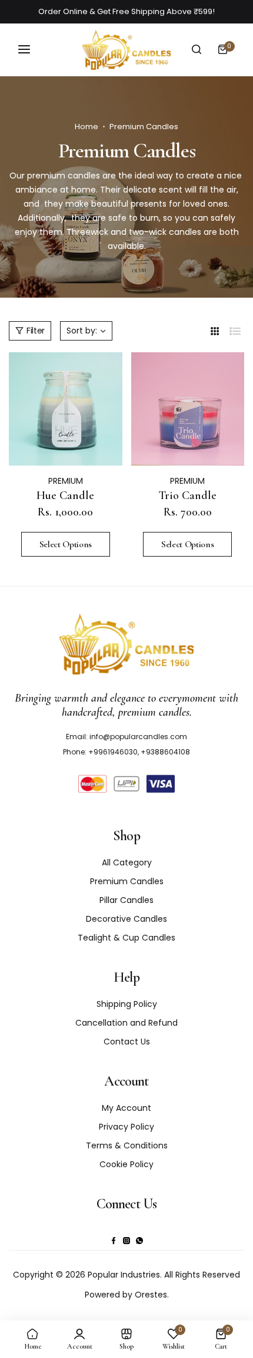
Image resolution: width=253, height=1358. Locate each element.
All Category (127, 862)
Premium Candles (127, 881)
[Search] (196, 49)
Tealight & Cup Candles (126, 937)
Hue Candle (65, 495)
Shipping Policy (126, 1004)
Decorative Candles (126, 919)
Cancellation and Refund (126, 1023)
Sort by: (81, 330)
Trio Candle (187, 495)
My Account (126, 1108)
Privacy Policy (126, 1127)
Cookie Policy (126, 1164)
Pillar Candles (126, 900)
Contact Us (127, 1041)
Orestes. (152, 1294)
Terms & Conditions (127, 1145)
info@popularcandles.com (138, 737)
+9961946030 (113, 752)
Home (86, 126)
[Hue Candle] (65, 409)
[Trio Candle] (188, 409)
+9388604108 (165, 752)
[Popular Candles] (126, 49)
